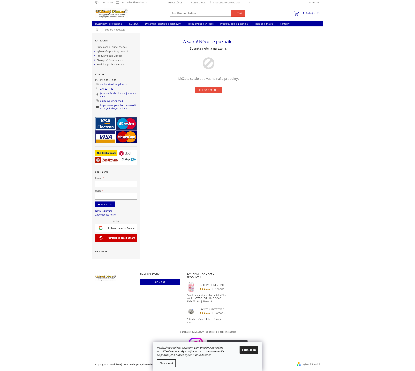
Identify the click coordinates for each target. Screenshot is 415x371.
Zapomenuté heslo (105, 214)
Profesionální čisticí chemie (112, 46)
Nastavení (166, 363)
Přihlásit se (105, 204)
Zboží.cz (210, 331)
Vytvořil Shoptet (311, 364)
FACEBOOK (198, 331)
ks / (160, 282)
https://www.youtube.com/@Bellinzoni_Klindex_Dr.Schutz (118, 107)
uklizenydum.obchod (111, 100)
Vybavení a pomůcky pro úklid (113, 51)
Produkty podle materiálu (111, 64)
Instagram (230, 331)
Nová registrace (103, 210)
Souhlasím (249, 350)
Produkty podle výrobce (109, 55)
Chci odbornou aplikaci (226, 2)
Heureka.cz (185, 331)
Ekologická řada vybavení (110, 60)
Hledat (238, 13)
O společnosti (176, 2)
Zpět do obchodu (208, 90)
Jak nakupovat (199, 2)
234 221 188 (106, 88)
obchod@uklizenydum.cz (113, 84)
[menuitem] (109, 23)
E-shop (220, 331)
